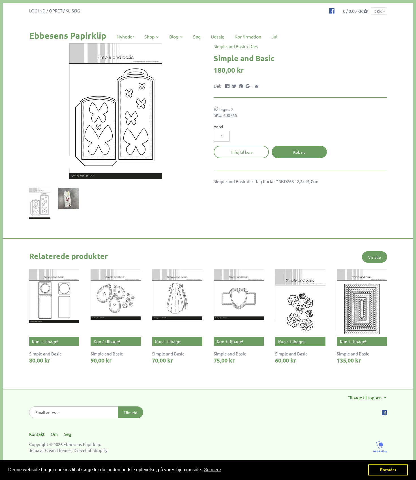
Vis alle (374, 257)
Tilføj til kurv (241, 152)
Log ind (37, 10)
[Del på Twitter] (234, 85)
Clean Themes (58, 450)
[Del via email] (256, 85)
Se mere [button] (212, 469)
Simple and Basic (230, 46)
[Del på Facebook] (227, 85)
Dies (253, 46)
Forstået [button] (388, 470)
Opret (55, 10)
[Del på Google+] (249, 85)
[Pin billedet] (241, 85)
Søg (67, 434)
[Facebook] (331, 10)
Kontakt (37, 434)
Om (54, 434)
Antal (218, 126)
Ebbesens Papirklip (67, 35)
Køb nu (299, 152)
